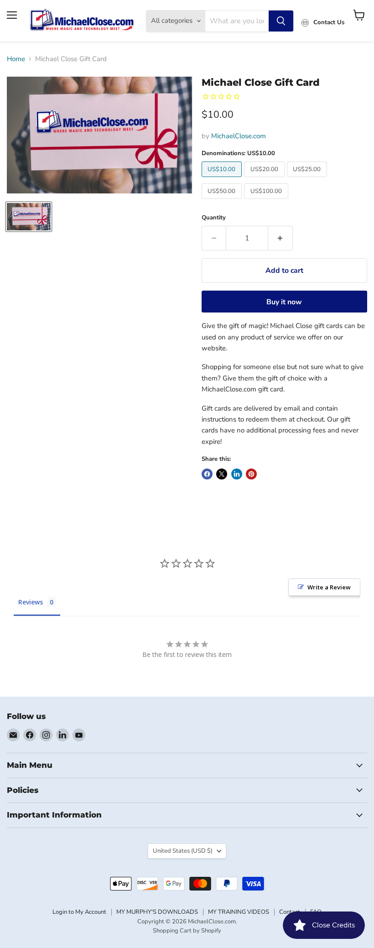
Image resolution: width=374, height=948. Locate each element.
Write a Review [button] (329, 587)
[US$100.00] (267, 201)
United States (183, 851)
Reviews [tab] (30, 602)
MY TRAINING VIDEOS (238, 912)
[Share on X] (221, 474)
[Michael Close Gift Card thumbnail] (29, 216)
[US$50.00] (223, 201)
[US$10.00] (223, 179)
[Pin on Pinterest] (251, 474)
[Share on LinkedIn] (236, 474)
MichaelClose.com (238, 136)
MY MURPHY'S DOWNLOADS (157, 912)
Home (16, 59)
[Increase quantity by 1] (280, 238)
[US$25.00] (308, 179)
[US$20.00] (265, 179)
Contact (289, 912)
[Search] (281, 20)
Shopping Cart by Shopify (187, 931)
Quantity (214, 217)
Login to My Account (79, 912)
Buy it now (284, 302)
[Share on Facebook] (207, 474)
